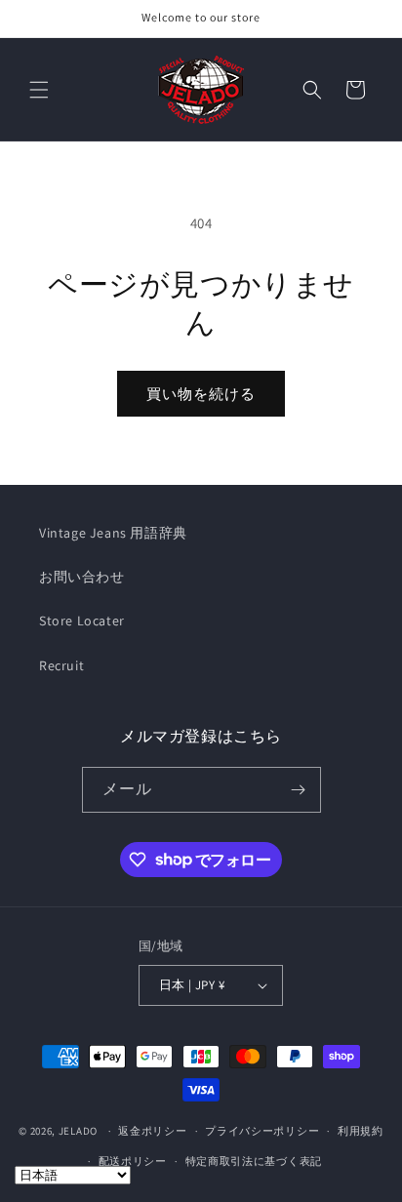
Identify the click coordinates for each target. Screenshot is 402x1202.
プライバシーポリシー (262, 1131)
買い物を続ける (201, 393)
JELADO (78, 1131)
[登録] (298, 790)
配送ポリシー (133, 1161)
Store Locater (82, 620)
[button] (39, 89)
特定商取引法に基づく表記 (253, 1161)
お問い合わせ (82, 576)
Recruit (61, 665)
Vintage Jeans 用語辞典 (113, 532)
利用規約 (360, 1131)
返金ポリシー (152, 1131)
